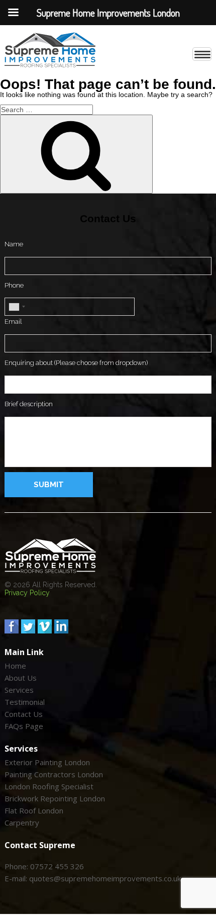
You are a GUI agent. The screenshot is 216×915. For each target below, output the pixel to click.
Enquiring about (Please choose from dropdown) (76, 363)
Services (19, 690)
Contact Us (24, 714)
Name (14, 244)
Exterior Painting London (47, 762)
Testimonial (25, 702)
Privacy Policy (27, 593)
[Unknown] (16, 306)
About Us (21, 678)
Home (15, 666)
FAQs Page (24, 726)
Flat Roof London (34, 810)
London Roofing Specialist (49, 786)
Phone (14, 285)
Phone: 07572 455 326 (44, 866)
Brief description (29, 404)
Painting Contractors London (54, 774)
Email (13, 321)
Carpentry (22, 823)
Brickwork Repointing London (55, 798)
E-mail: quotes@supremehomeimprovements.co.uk (93, 878)
